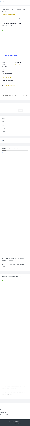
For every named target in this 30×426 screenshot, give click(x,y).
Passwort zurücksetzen (5, 414)
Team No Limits (18, 64)
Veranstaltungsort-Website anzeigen (9, 88)
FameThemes (18, 423)
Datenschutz (3, 412)
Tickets (3, 121)
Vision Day (25, 95)
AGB (1, 409)
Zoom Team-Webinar (6, 83)
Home (3, 118)
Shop (3, 125)
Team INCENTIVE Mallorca (10, 95)
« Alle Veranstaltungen (8, 14)
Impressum (2, 407)
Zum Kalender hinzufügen (11, 55)
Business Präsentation (6, 77)
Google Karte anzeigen (10, 85)
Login (3, 131)
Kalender (4, 128)
